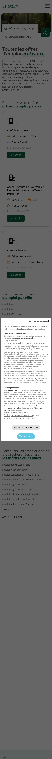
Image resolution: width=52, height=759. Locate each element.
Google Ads (8, 392)
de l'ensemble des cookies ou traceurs (24, 343)
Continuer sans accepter (38, 321)
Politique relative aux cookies (19, 418)
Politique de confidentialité (18, 415)
